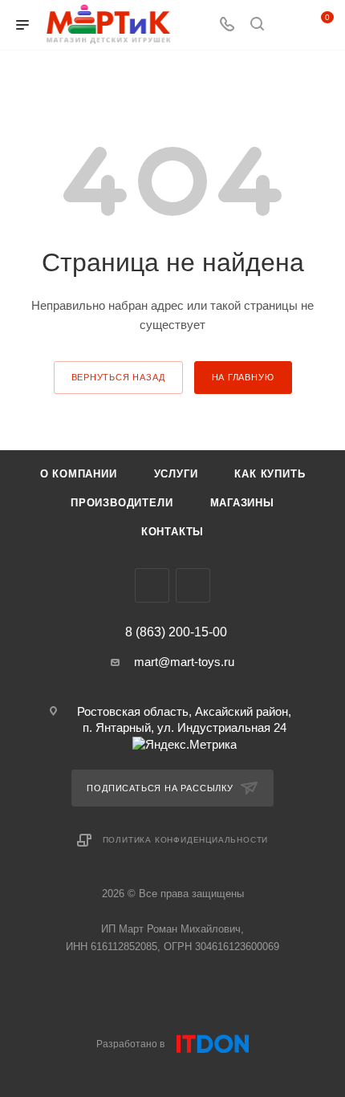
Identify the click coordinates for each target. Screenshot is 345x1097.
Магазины (242, 503)
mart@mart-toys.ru (184, 661)
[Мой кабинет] (287, 25)
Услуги (176, 474)
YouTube (152, 585)
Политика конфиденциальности (186, 839)
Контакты (172, 532)
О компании (78, 474)
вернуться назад (118, 377)
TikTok (193, 585)
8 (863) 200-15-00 (176, 632)
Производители (121, 503)
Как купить (269, 474)
